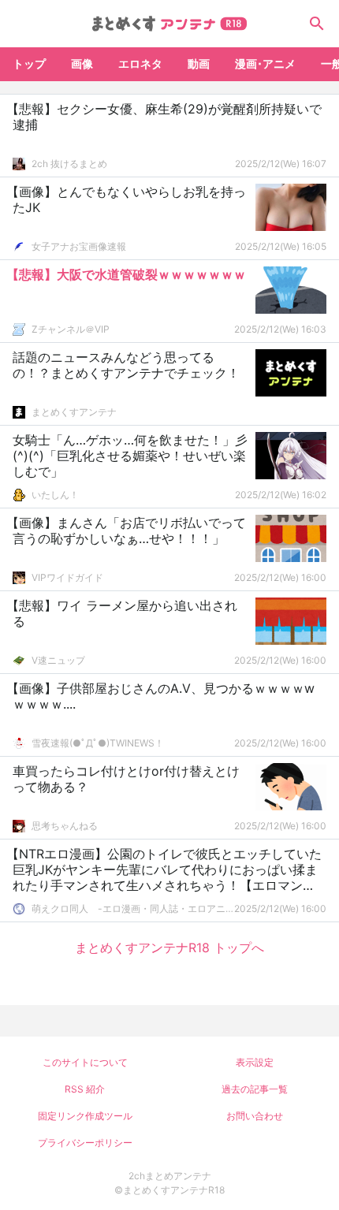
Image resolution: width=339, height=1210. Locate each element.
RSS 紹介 (85, 1089)
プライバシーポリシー (85, 1143)
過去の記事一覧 (255, 1089)
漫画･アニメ (265, 63)
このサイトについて (85, 1062)
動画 (199, 63)
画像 (82, 63)
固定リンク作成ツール (85, 1116)
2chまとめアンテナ (170, 1176)
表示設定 (255, 1062)
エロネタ (140, 63)
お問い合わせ (254, 1116)
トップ (29, 63)
